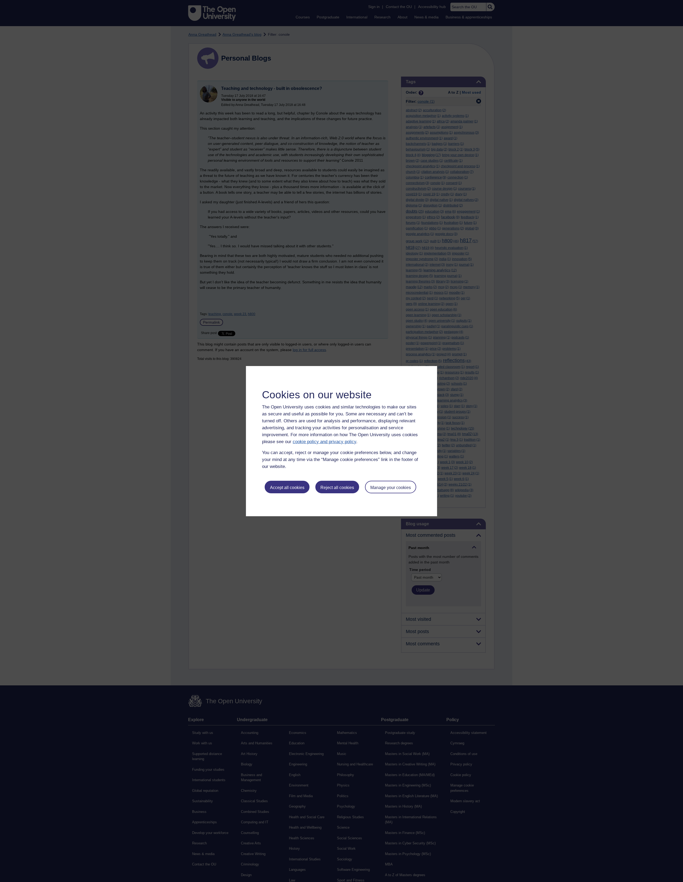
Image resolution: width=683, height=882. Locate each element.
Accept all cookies (287, 487)
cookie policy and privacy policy (324, 441)
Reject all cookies (337, 487)
